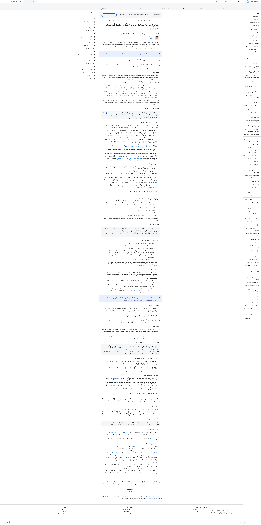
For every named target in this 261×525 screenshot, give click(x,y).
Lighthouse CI (123, 432)
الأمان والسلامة (138, 8)
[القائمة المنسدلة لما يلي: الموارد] (238, 1)
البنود (240, 522)
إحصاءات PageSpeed (113, 432)
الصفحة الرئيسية (157, 20)
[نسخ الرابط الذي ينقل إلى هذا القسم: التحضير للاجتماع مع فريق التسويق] (140, 240)
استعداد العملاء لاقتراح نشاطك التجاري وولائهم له (132, 89)
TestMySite (132, 139)
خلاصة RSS (64, 516)
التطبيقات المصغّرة (153, 8)
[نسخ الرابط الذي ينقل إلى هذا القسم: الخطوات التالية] (150, 478)
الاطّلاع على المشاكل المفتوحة (193, 511)
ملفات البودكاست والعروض (127, 516)
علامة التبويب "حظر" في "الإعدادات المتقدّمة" (125, 264)
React (169, 8)
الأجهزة (121, 8)
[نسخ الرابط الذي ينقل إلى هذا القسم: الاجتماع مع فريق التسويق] (145, 269)
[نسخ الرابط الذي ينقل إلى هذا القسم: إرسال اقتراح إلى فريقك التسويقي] (141, 224)
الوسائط (145, 8)
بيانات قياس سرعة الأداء (135, 454)
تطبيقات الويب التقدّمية (209, 8)
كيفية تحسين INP (186, 8)
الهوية (217, 8)
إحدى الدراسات (145, 232)
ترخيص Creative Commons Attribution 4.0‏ (141, 496)
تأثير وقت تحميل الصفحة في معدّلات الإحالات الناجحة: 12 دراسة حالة (140, 146)
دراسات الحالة (198, 1)
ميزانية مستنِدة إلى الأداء (141, 367)
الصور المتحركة (162, 8)
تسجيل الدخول (4, 1)
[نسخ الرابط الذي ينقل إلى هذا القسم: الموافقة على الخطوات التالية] (144, 305)
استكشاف (232, 1)
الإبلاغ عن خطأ (195, 509)
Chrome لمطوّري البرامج (127, 509)
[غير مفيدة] (102, 21)
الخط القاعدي (225, 1)
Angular (96, 8)
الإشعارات (194, 8)
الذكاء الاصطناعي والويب (255, 8)
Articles (257, 6)
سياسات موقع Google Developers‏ (151, 498)
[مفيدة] (105, 21)
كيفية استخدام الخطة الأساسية (215, 1)
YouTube (64, 511)
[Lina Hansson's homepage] (151, 39)
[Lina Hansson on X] (153, 39)
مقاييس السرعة (115, 452)
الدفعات (200, 8)
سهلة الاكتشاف (113, 8)
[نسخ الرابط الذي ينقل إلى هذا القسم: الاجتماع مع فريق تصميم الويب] (143, 375)
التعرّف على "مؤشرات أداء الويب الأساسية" (229, 8)
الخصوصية (236, 522)
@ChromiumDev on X (61, 509)
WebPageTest (148, 264)
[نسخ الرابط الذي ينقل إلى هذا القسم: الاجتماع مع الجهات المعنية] (145, 164)
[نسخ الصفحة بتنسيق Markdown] (153, 29)
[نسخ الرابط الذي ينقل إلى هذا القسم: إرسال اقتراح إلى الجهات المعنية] (142, 108)
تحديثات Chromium (128, 511)
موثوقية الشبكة (176, 8)
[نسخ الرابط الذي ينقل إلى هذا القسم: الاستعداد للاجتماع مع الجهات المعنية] (140, 122)
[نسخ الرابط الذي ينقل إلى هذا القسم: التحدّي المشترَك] (150, 72)
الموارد (241, 1)
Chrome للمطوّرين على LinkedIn (60, 513)
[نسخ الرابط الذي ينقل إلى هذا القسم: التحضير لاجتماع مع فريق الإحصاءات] (140, 429)
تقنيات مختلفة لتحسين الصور (116, 378)
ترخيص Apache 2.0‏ (110, 496)
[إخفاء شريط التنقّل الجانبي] (244, 522)
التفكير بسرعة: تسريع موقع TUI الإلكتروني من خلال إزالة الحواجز (129, 158)
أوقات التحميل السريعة (244, 8)
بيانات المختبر (124, 454)
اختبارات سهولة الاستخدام (137, 290)
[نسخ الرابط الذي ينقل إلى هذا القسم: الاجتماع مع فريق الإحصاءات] (144, 444)
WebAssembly (129, 8)
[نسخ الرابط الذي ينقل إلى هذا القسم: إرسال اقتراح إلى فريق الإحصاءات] (141, 419)
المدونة (205, 1)
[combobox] (30, 1)
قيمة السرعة (151, 438)
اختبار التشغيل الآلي (104, 8)
